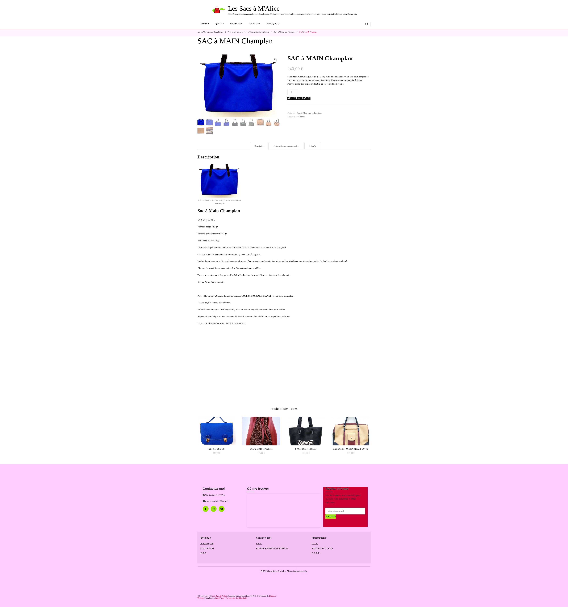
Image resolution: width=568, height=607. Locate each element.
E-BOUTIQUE (206, 543)
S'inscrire (330, 516)
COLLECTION (236, 24)
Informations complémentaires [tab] (286, 146)
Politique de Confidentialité (236, 598)
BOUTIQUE (271, 24)
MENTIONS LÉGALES (322, 548)
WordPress (219, 598)
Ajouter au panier (298, 98)
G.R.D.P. (316, 553)
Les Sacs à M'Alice (254, 8)
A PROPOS (204, 24)
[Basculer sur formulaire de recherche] (366, 24)
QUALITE (220, 24)
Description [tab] (259, 146)
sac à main (301, 117)
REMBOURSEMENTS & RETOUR (272, 548)
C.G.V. (315, 543)
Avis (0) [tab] (312, 146)
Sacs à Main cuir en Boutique (309, 113)
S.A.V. (259, 543)
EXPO (203, 553)
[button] (275, 59)
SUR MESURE (254, 24)
